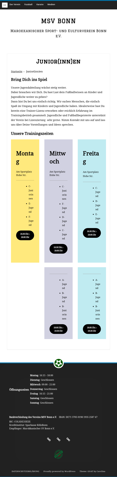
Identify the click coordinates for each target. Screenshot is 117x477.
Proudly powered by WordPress (59, 471)
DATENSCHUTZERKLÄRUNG (25, 471)
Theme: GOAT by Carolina (92, 471)
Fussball (28, 4)
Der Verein (15, 4)
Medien (51, 4)
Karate (40, 4)
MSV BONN (58, 21)
